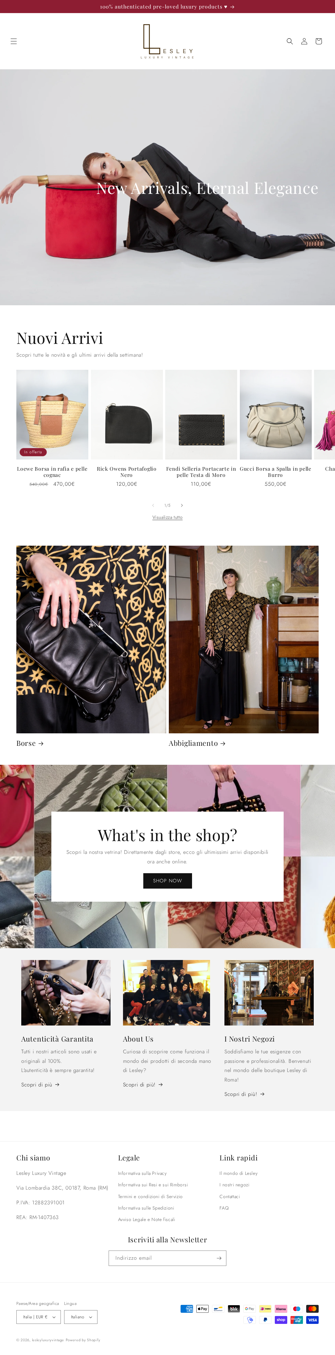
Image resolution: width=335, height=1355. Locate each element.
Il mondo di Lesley (238, 1173)
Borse (26, 743)
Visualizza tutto (167, 517)
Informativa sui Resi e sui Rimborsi (153, 1184)
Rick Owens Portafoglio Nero (127, 471)
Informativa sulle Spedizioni (146, 1208)
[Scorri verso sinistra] (153, 505)
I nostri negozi (234, 1184)
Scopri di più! (139, 1084)
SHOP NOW (167, 880)
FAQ (224, 1208)
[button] (14, 41)
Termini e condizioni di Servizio (150, 1196)
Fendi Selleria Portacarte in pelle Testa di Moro (201, 471)
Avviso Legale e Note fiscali (146, 1219)
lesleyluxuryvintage (48, 1340)
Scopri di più (36, 1084)
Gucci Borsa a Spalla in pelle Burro (275, 471)
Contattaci (230, 1196)
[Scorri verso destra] (182, 505)
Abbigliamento (193, 743)
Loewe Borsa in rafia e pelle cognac (52, 471)
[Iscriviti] (219, 1258)
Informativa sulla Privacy (142, 1173)
